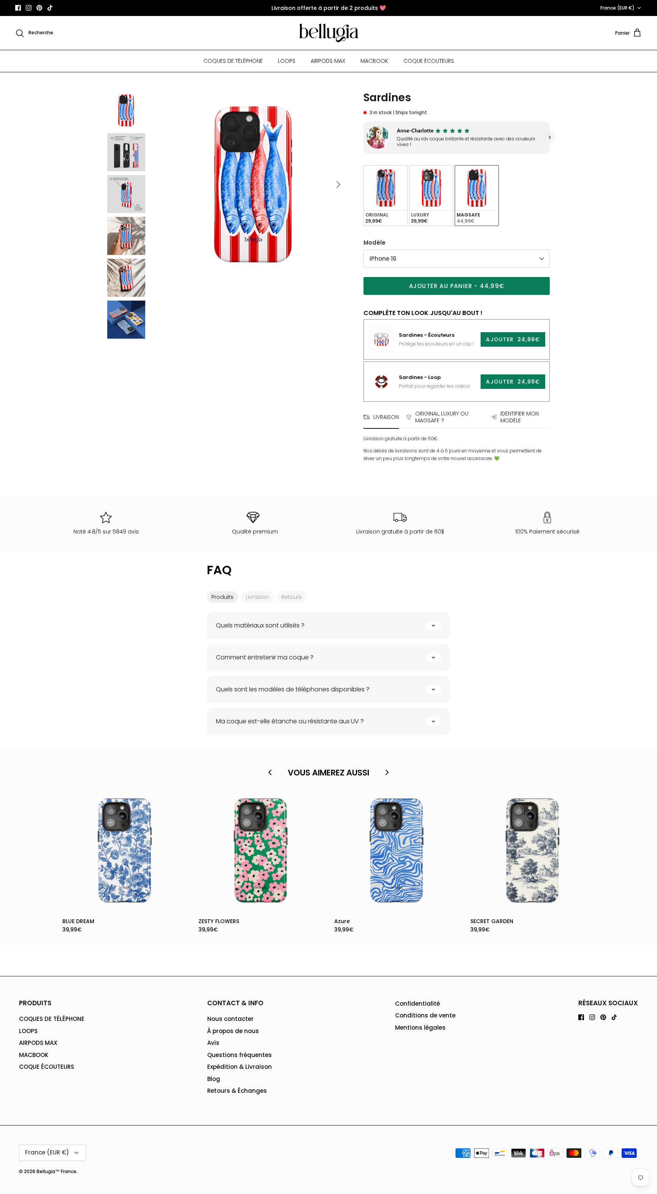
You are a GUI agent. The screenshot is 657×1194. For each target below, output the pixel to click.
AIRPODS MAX (328, 61)
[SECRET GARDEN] (532, 850)
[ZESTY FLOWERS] (260, 850)
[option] (253, 184)
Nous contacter (230, 1019)
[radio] (385, 195)
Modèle (374, 243)
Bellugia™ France (56, 1171)
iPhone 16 (383, 259)
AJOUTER (513, 339)
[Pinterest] (39, 8)
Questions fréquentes (239, 1055)
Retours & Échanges (237, 1091)
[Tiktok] (50, 8)
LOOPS (286, 61)
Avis (213, 1043)
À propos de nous (233, 1031)
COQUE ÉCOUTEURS (428, 61)
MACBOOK (374, 61)
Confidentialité (417, 1004)
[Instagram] (29, 8)
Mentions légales (420, 1028)
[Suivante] (338, 184)
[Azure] (396, 850)
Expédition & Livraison (239, 1067)
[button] (363, 137)
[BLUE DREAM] (124, 850)
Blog (213, 1079)
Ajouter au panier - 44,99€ (456, 286)
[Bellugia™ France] (328, 33)
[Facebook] (18, 8)
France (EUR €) (617, 8)
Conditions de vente (425, 1015)
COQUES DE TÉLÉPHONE (233, 61)
